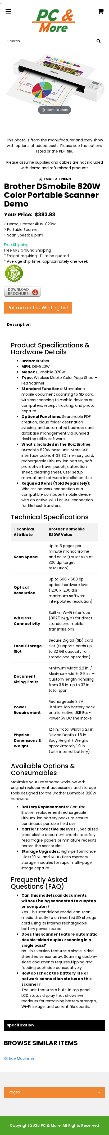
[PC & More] (54, 20)
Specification (20, 1025)
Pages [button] (14, 1092)
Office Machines (19, 1058)
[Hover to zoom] (54, 83)
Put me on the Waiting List (37, 307)
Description (19, 324)
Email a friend (57, 179)
